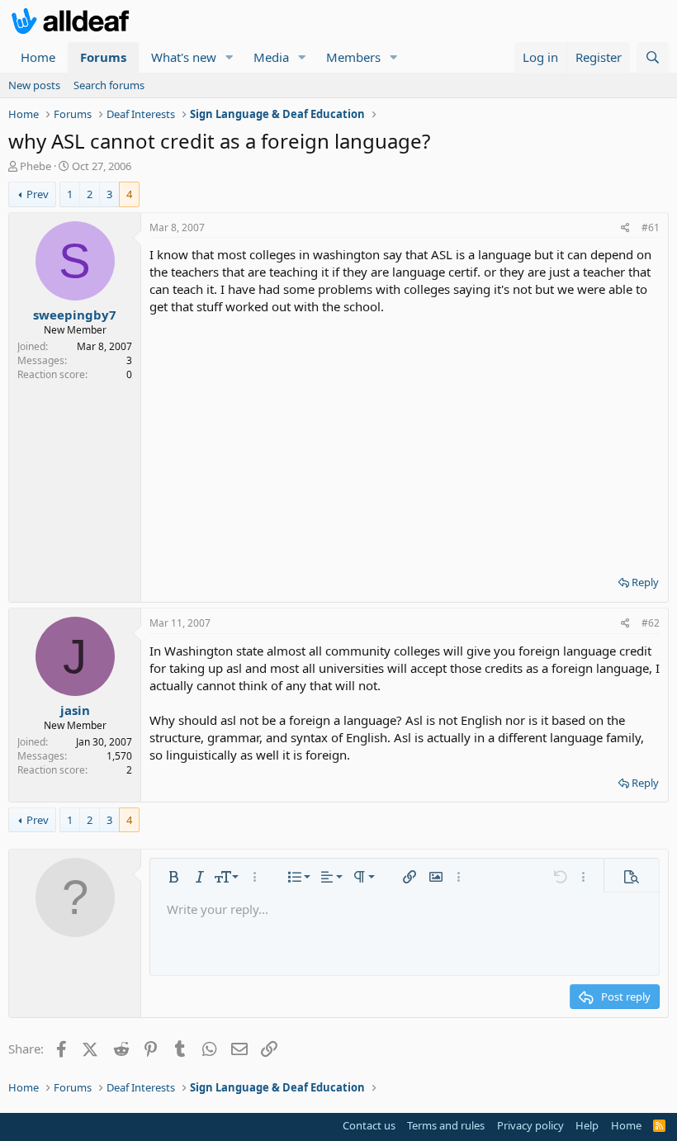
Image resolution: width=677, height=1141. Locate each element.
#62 (650, 623)
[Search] (653, 57)
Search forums (108, 85)
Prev (37, 194)
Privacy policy (530, 1125)
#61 (650, 227)
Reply (645, 582)
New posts (34, 85)
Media (271, 57)
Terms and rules (446, 1125)
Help (587, 1125)
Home (38, 57)
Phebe (35, 166)
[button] (229, 57)
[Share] (625, 228)
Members (353, 57)
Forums (103, 57)
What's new (183, 57)
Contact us (369, 1125)
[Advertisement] (404, 439)
